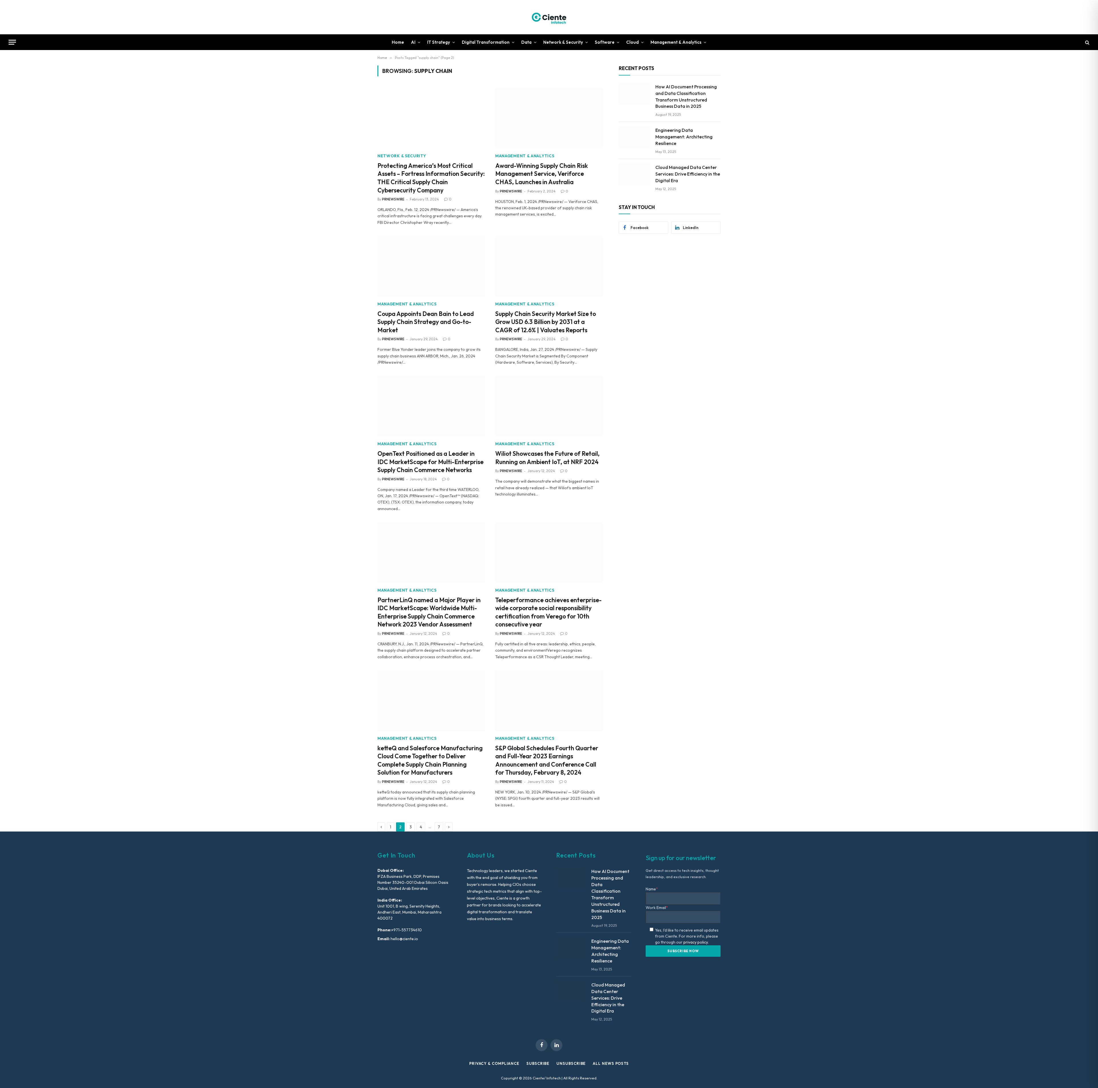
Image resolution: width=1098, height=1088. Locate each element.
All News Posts (611, 1063)
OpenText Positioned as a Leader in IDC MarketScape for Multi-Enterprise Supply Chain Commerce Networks (430, 462)
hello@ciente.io (404, 938)
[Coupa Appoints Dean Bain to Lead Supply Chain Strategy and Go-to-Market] (431, 266)
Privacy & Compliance (494, 1063)
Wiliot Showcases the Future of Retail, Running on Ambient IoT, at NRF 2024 (547, 458)
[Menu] (12, 42)
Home (398, 42)
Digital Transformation (486, 42)
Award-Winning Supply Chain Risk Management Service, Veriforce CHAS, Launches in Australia (541, 174)
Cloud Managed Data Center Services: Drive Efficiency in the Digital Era (687, 173)
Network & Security (563, 42)
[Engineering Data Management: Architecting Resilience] (634, 137)
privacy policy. (696, 942)
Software (604, 42)
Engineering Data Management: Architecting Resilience (684, 136)
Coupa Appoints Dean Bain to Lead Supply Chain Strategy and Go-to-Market (425, 322)
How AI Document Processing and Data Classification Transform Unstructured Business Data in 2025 (686, 96)
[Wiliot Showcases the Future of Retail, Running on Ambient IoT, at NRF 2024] (549, 406)
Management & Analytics (676, 42)
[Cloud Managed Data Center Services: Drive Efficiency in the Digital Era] (634, 174)
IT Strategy (438, 42)
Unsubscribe (571, 1063)
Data (526, 42)
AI (413, 42)
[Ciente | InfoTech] (549, 17)
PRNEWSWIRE (393, 199)
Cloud (632, 42)
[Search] (1086, 42)
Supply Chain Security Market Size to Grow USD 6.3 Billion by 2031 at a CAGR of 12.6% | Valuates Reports (545, 322)
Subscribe (537, 1063)
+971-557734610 (406, 929)
